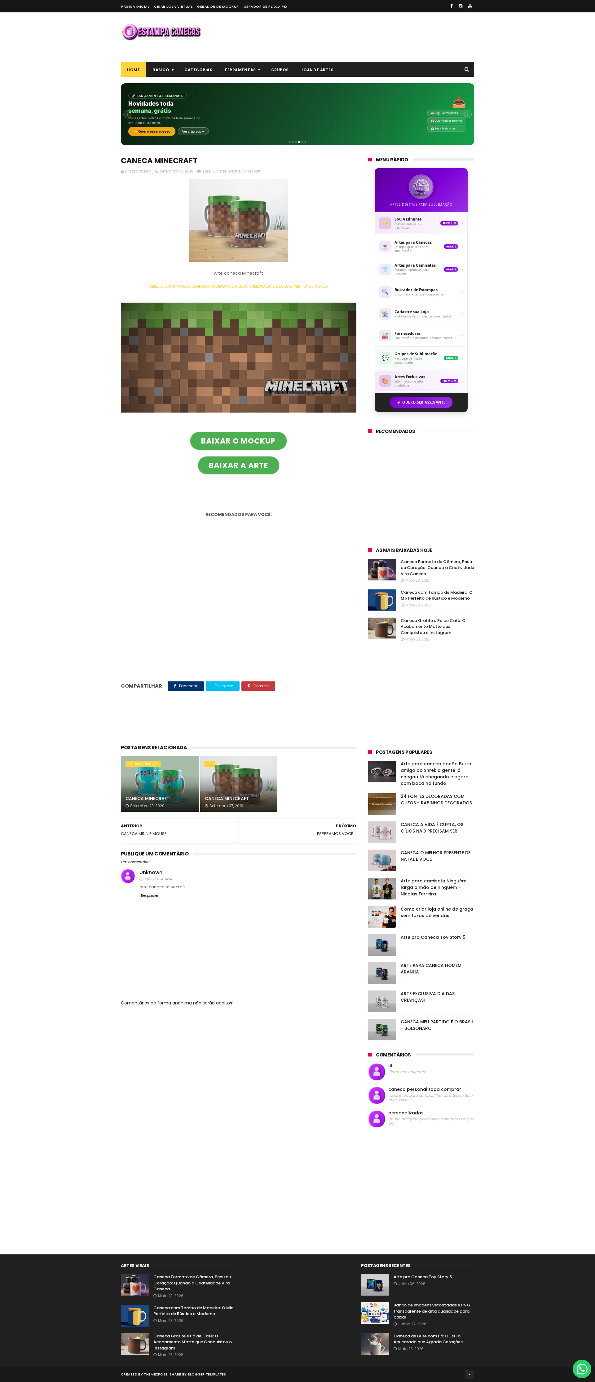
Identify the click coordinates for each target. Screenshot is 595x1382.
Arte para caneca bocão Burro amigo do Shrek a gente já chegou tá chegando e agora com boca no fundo (436, 773)
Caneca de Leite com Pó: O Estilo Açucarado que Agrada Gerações (428, 1339)
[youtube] (470, 6)
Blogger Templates (207, 1374)
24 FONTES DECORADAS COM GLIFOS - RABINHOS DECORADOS (436, 799)
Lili (390, 1066)
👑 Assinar (144, 129)
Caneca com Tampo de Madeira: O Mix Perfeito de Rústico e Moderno (437, 595)
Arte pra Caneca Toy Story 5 (433, 937)
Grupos (280, 69)
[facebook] (451, 6)
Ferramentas (240, 69)
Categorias (198, 69)
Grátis (234, 171)
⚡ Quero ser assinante (421, 402)
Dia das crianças (143, 763)
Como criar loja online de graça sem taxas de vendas (437, 912)
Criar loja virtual (173, 6)
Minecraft (251, 171)
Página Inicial (135, 6)
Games (220, 171)
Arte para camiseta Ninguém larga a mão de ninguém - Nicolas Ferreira (433, 887)
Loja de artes (318, 69)
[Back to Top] (469, 1374)
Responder (149, 895)
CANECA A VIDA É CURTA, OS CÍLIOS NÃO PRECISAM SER (432, 827)
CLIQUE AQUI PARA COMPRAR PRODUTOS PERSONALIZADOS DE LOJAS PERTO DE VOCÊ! (238, 286)
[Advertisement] (361, 37)
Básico (160, 69)
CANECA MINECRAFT (148, 798)
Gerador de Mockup (218, 6)
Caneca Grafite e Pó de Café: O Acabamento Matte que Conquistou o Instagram (433, 627)
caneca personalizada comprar (424, 1089)
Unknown (150, 872)
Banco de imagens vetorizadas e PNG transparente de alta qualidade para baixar (432, 1311)
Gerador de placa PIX (266, 6)
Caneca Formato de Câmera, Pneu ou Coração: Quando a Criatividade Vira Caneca (437, 568)
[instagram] (460, 6)
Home (133, 69)
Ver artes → (173, 129)
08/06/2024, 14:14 (157, 879)
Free (206, 171)
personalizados (406, 1113)
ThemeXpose (156, 1374)
